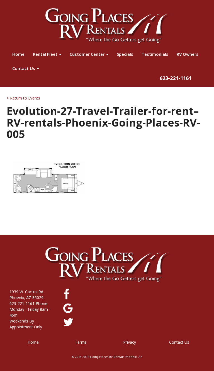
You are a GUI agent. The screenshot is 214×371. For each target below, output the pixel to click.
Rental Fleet (46, 54)
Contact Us (24, 68)
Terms (81, 342)
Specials (125, 54)
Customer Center (88, 54)
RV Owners (187, 54)
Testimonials (155, 54)
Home (18, 54)
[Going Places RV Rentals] (107, 25)
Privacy (129, 342)
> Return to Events (23, 98)
